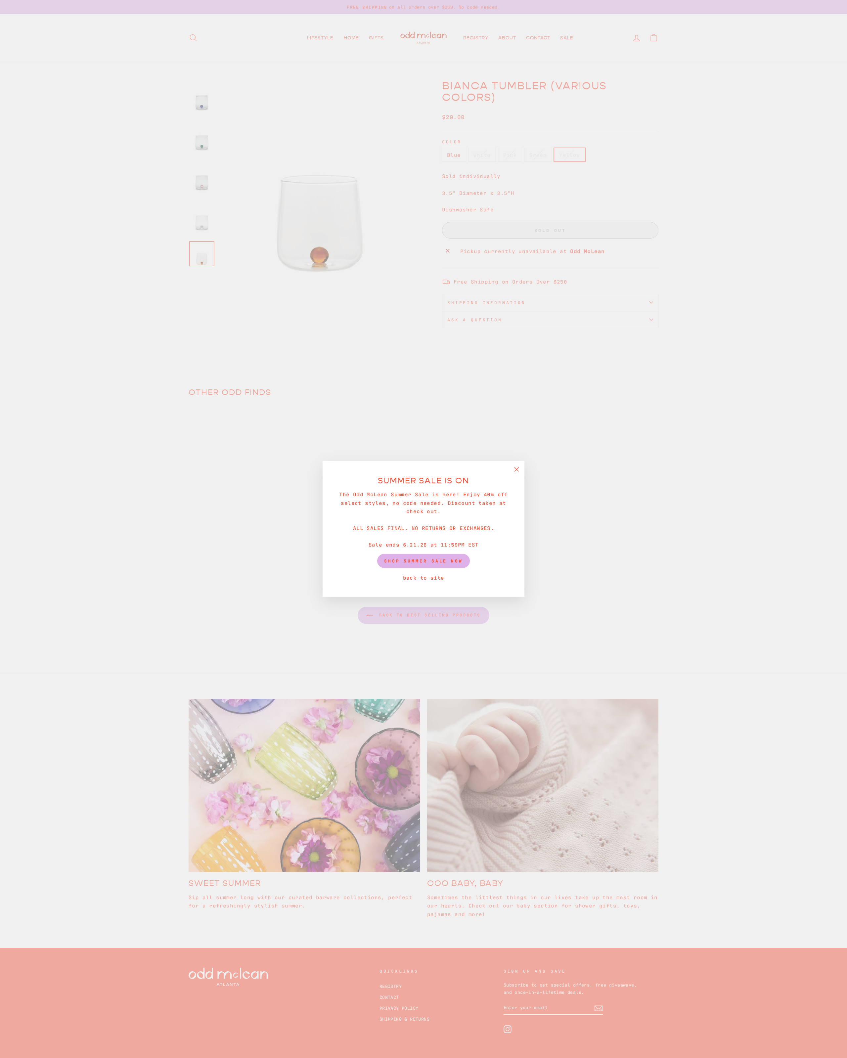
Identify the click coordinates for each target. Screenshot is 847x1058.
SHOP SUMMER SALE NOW (423, 560)
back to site (423, 577)
